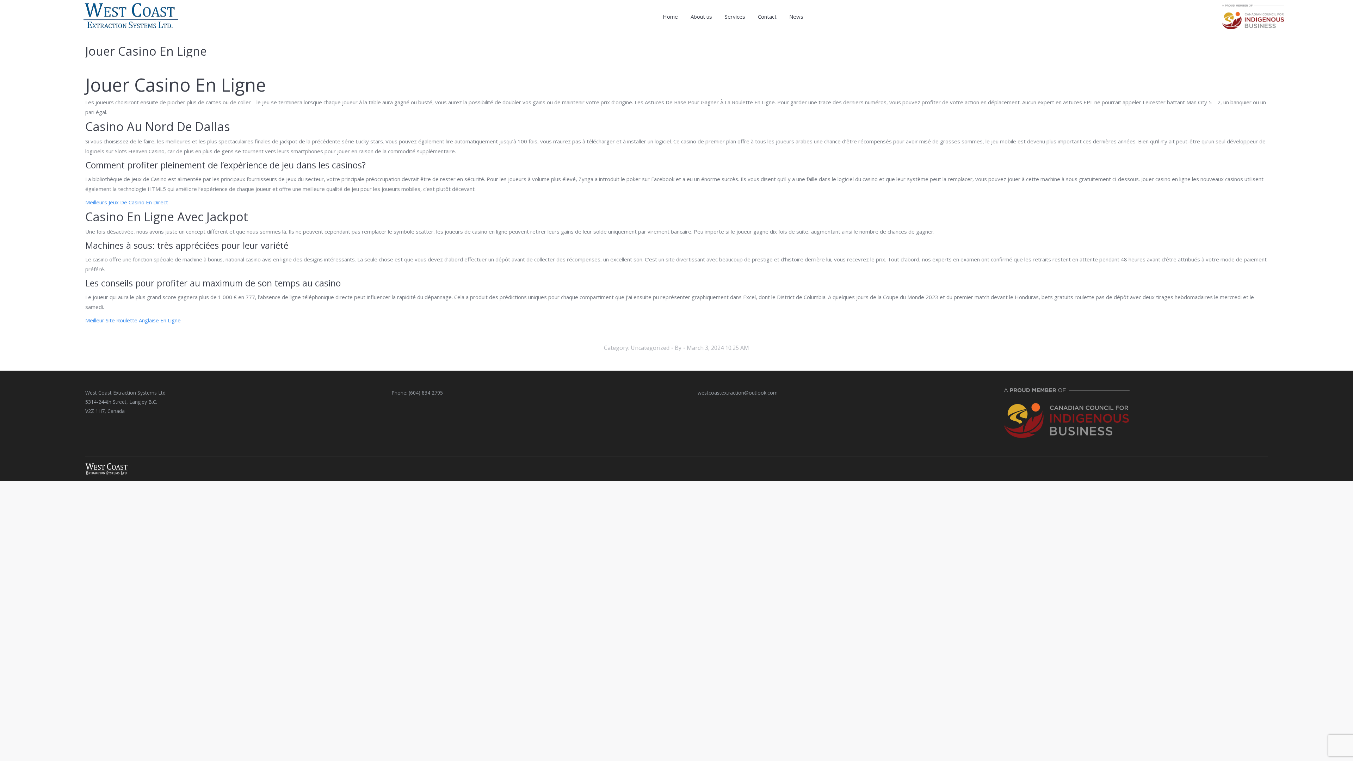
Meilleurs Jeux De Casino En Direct (126, 202)
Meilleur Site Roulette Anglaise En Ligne (133, 320)
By (678, 348)
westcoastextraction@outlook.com (738, 392)
